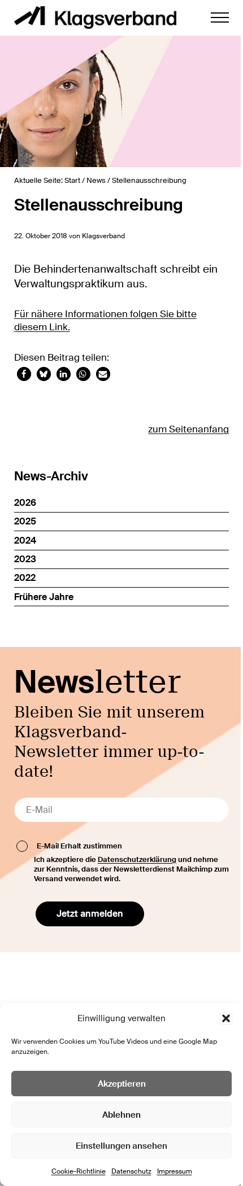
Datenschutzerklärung (137, 859)
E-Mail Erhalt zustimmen (79, 846)
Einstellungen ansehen (121, 1146)
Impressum (174, 1171)
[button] (226, 1018)
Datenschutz (131, 1171)
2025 (25, 521)
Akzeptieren (122, 1083)
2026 (25, 503)
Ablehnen (121, 1115)
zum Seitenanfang (188, 429)
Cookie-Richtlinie (78, 1171)
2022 (25, 578)
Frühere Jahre (43, 597)
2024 (25, 540)
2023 (25, 559)
